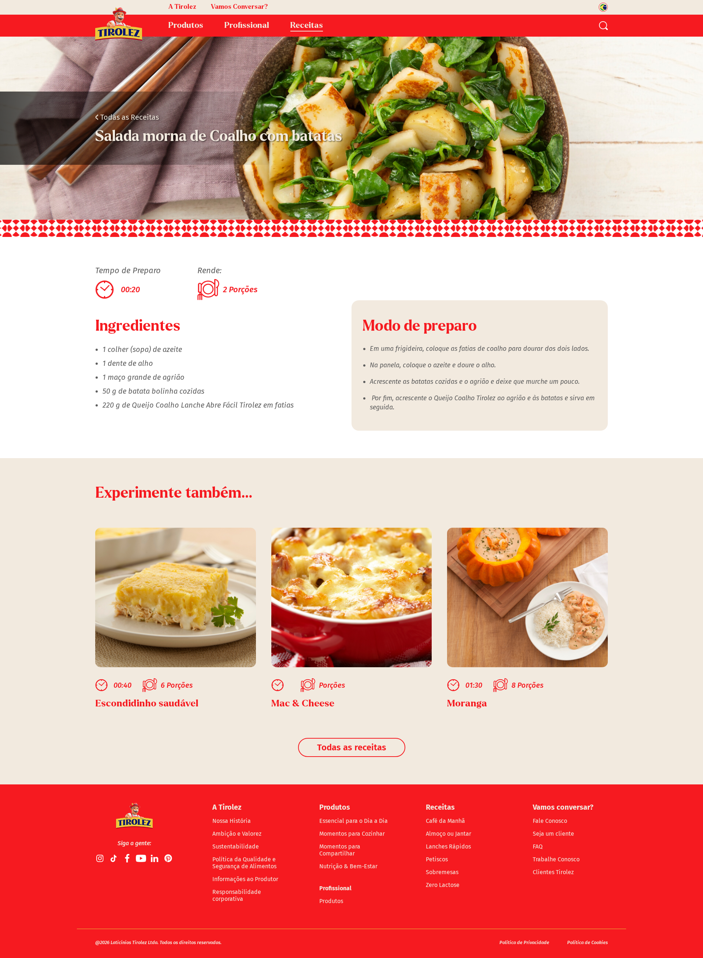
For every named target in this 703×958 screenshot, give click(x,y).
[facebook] (127, 858)
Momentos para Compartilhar (339, 850)
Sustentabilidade (235, 846)
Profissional (335, 888)
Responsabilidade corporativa (236, 895)
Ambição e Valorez (236, 833)
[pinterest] (168, 858)
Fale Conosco (550, 820)
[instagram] (100, 858)
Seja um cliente (553, 833)
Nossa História (231, 820)
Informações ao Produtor (245, 879)
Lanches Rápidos (448, 846)
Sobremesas (442, 872)
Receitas (306, 25)
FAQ (538, 846)
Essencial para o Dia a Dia (353, 820)
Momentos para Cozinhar (352, 833)
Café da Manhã (445, 820)
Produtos (331, 901)
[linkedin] (154, 858)
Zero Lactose (443, 884)
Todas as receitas (351, 747)
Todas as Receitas (127, 117)
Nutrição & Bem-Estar (348, 866)
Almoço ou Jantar (448, 833)
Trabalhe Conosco (556, 859)
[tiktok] (114, 858)
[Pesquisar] (603, 25)
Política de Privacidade (524, 942)
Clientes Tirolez (553, 872)
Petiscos (437, 859)
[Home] (118, 24)
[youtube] (141, 858)
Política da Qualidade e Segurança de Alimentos (244, 863)
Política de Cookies (587, 942)
